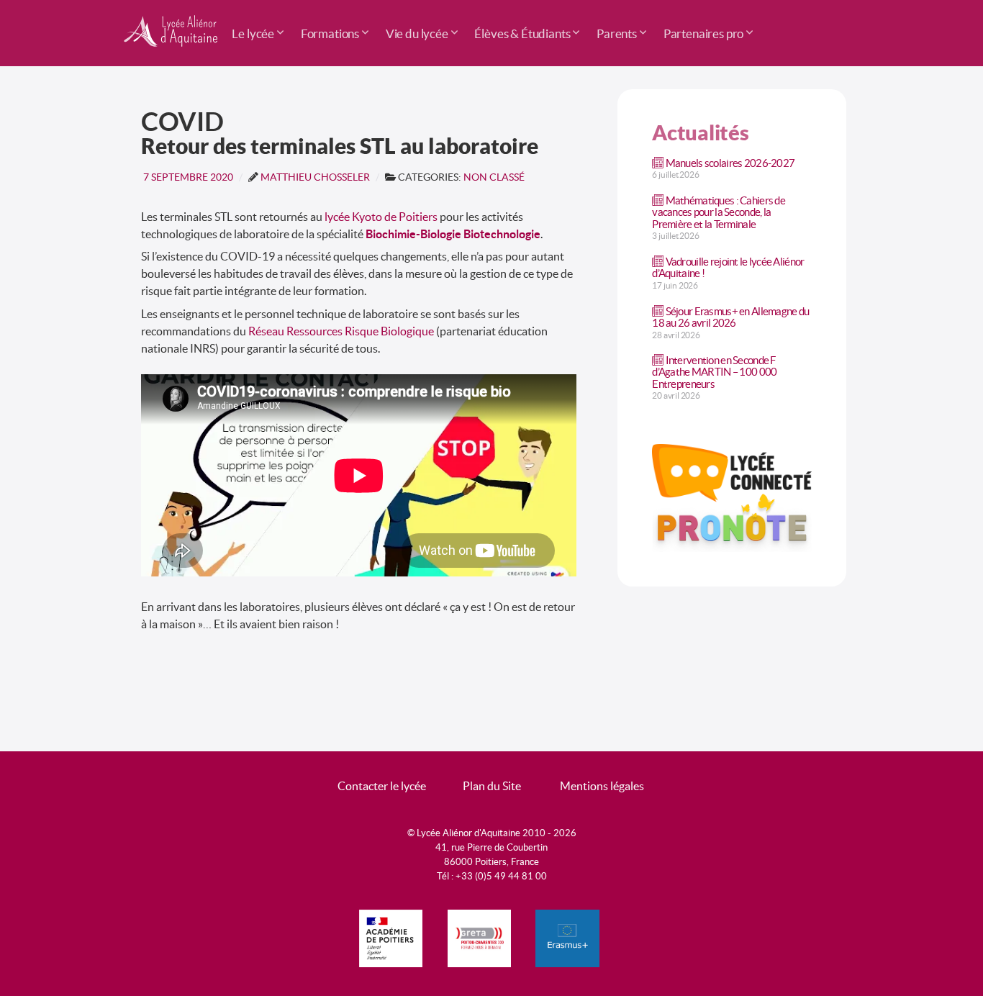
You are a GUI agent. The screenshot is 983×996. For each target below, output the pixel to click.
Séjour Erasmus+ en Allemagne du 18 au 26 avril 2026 (730, 317)
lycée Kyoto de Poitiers (381, 216)
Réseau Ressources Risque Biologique (341, 331)
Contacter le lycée (382, 785)
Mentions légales (602, 785)
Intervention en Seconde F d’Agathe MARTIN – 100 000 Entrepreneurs (714, 371)
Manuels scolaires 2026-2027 (730, 163)
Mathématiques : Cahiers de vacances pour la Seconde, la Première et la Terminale (718, 212)
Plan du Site (492, 785)
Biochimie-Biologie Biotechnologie (453, 233)
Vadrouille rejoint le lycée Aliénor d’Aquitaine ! (728, 267)
